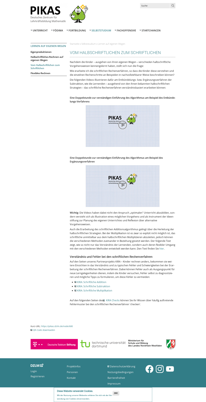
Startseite (74, 43)
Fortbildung (77, 30)
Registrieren (37, 376)
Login (34, 371)
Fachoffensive (126, 30)
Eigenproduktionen (41, 51)
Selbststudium (101, 30)
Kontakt (71, 378)
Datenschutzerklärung (122, 366)
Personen (72, 372)
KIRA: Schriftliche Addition (92, 282)
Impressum (114, 383)
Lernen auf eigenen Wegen (48, 46)
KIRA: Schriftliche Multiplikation (95, 290)
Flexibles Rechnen (40, 73)
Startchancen (151, 30)
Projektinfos (74, 366)
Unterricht (40, 30)
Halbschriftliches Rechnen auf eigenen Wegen (47, 58)
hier (161, 248)
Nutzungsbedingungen (120, 372)
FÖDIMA (58, 30)
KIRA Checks (112, 300)
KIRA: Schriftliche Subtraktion (94, 286)
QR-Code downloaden (44, 330)
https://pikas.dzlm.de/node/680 (57, 326)
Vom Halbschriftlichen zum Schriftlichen (45, 67)
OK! (116, 393)
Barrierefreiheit (116, 378)
